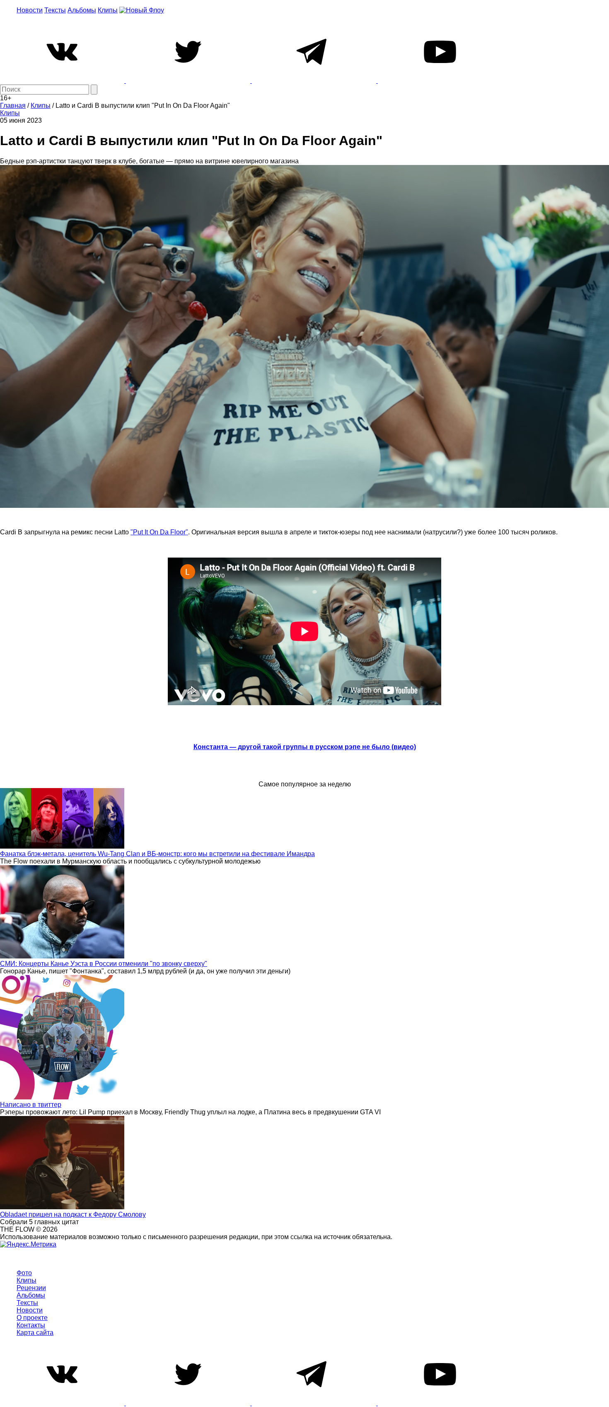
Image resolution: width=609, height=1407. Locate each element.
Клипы (108, 10)
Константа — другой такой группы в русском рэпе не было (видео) (304, 746)
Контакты (31, 1325)
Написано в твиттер (30, 1104)
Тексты (55, 10)
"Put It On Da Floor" (159, 532)
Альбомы (82, 10)
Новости (30, 10)
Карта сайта (35, 1332)
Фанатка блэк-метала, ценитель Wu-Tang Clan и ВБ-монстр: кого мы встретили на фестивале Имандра (157, 853)
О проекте (32, 1317)
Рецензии (31, 1287)
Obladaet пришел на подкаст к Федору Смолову (73, 1214)
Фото (24, 1272)
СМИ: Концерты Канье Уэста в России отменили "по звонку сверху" (103, 963)
